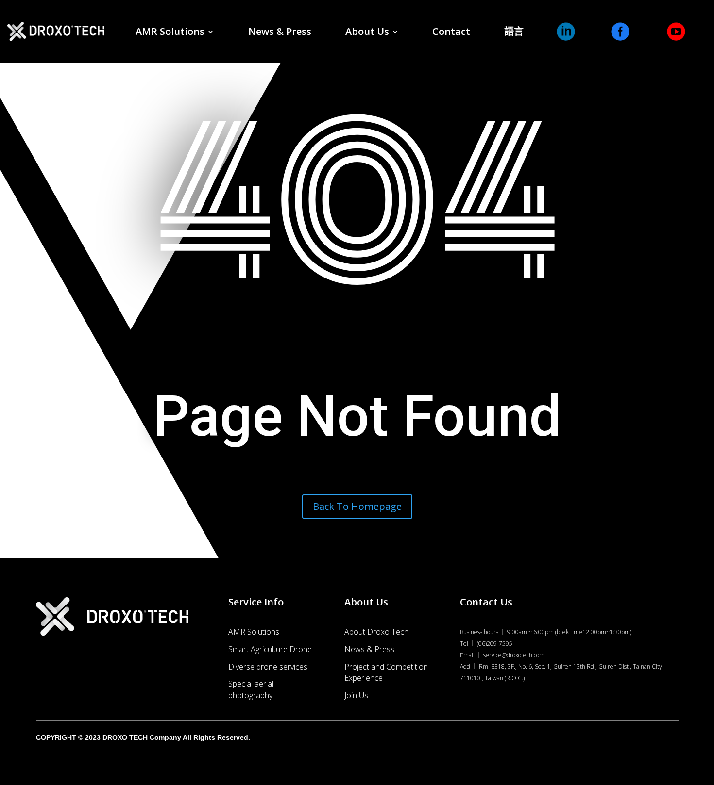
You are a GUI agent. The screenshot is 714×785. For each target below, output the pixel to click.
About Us (367, 31)
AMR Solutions (170, 31)
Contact (451, 31)
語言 (514, 31)
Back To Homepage (357, 506)
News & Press (279, 31)
